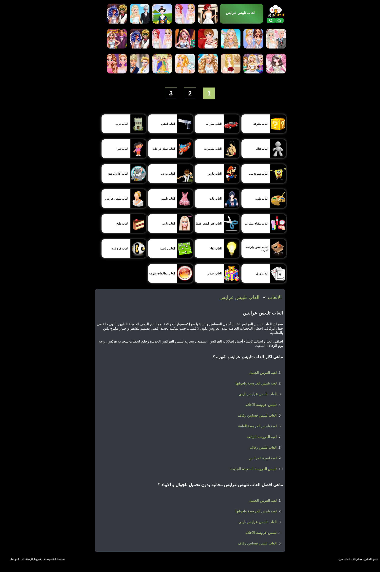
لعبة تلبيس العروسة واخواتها (256, 383)
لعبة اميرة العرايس (263, 458)
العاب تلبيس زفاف (263, 447)
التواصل (14, 559)
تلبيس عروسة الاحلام (261, 405)
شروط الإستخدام (32, 559)
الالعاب (275, 297)
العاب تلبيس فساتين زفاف (257, 415)
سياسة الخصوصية (54, 559)
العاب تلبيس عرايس (239, 297)
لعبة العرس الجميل (263, 373)
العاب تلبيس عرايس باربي (257, 394)
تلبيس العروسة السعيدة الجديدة (253, 469)
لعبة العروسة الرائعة (262, 437)
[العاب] (276, 10)
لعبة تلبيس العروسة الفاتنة (257, 426)
